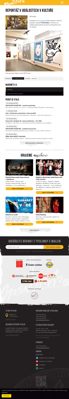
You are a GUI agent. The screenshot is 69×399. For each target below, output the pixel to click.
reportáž (43, 21)
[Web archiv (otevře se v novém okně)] (34, 295)
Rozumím (6, 396)
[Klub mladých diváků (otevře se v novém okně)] (52, 276)
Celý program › (35, 230)
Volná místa (39, 354)
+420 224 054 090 (41, 318)
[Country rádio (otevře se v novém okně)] (49, 265)
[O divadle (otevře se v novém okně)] (40, 281)
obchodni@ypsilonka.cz (43, 320)
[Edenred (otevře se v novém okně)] (42, 276)
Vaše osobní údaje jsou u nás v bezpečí (42, 251)
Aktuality (34, 78)
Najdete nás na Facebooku (47, 358)
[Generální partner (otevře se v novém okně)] (33, 265)
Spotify (41, 368)
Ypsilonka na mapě (10, 319)
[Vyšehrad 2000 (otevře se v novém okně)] (27, 281)
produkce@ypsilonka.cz (43, 348)
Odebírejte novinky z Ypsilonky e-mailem (34, 241)
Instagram (42, 365)
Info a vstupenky (18, 188)
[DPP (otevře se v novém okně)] (18, 276)
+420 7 (38, 346)
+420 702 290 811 (41, 314)
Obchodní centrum (12, 324)
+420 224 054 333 (41, 316)
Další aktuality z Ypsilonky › (34, 143)
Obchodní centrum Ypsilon (15, 93)
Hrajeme (26, 155)
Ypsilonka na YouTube (45, 361)
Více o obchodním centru (12, 335)
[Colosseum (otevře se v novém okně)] (31, 276)
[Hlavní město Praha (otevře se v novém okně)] (19, 264)
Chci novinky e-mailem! (53, 247)
